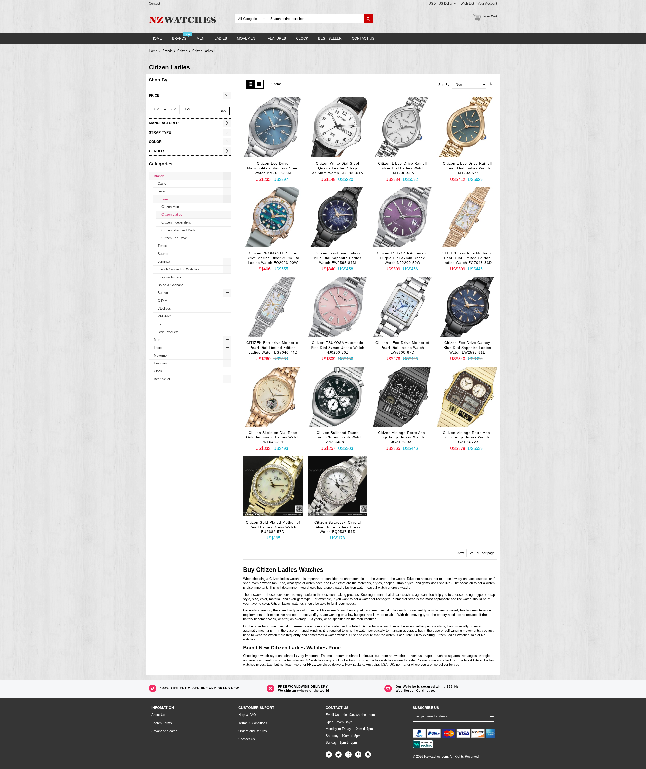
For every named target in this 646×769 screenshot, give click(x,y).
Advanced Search (164, 731)
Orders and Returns (252, 731)
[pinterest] (358, 754)
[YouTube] (368, 754)
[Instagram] (348, 754)
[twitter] (338, 754)
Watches (311, 569)
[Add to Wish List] (279, 165)
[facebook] (329, 754)
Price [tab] (154, 95)
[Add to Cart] (254, 155)
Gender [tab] (156, 151)
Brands (167, 51)
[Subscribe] (492, 716)
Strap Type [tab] (160, 132)
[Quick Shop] (266, 164)
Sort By (443, 84)
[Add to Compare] (292, 166)
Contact (154, 3)
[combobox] (316, 18)
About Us (158, 715)
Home (153, 51)
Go (223, 111)
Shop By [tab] (158, 79)
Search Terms (161, 723)
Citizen (182, 51)
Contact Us (246, 739)
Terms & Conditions (252, 723)
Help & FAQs (248, 715)
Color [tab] (155, 142)
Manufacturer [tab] (164, 123)
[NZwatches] (182, 20)
